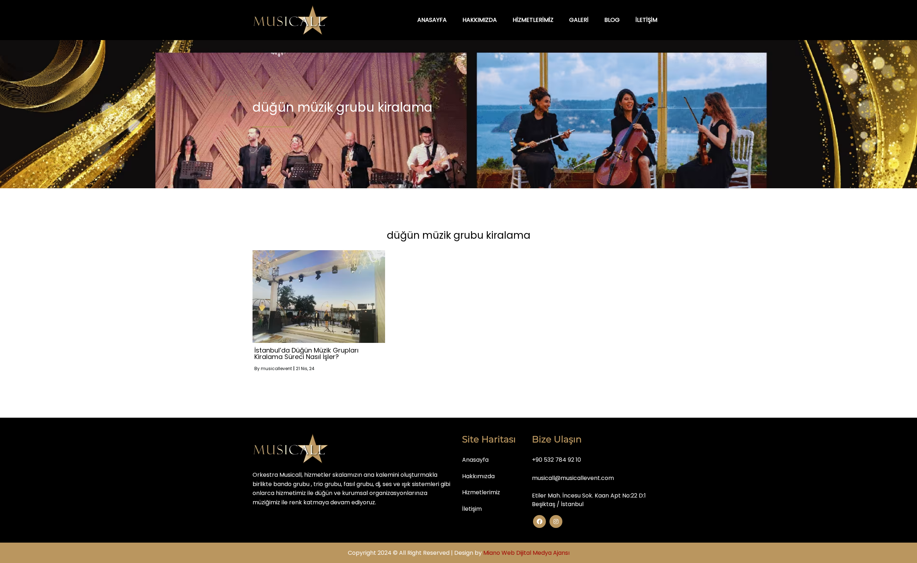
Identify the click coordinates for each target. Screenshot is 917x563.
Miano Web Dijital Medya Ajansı (526, 553)
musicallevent (276, 368)
